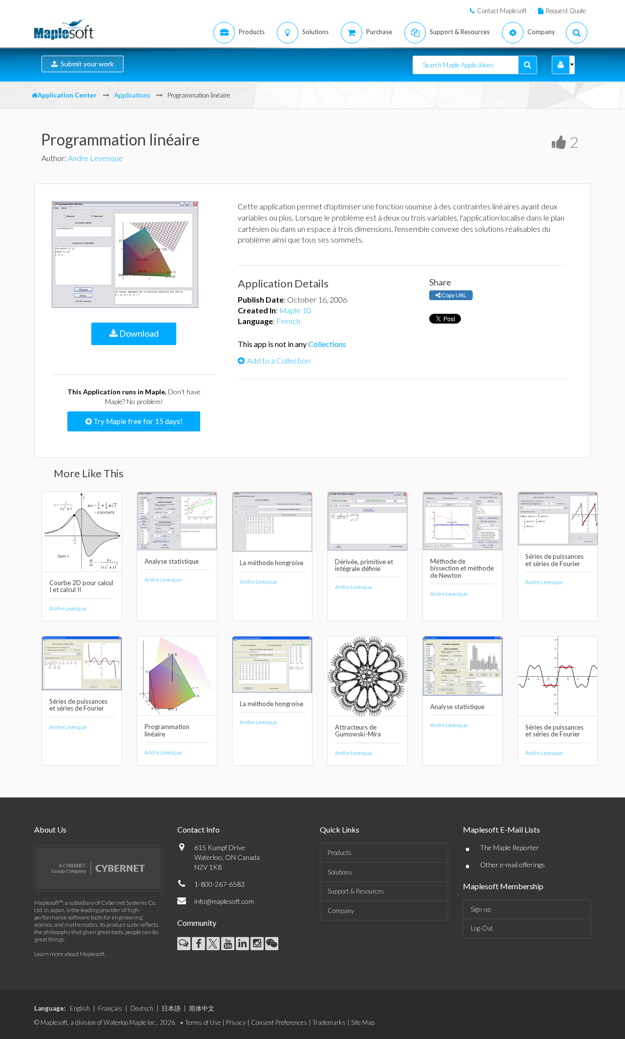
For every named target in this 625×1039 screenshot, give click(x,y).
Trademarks (329, 1022)
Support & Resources (356, 891)
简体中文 (201, 1008)
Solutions (340, 872)
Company (341, 911)
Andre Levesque (95, 158)
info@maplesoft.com (224, 901)
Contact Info (198, 829)
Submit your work (86, 64)
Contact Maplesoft (502, 11)
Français (110, 1008)
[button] (561, 65)
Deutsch (141, 1008)
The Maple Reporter (509, 847)
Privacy (236, 1022)
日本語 (171, 1008)
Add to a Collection (278, 360)
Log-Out (482, 928)
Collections (327, 343)
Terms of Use (203, 1022)
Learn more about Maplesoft (69, 954)
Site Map (363, 1022)
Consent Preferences (279, 1022)
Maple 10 (295, 310)
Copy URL (453, 295)
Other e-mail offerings (512, 864)
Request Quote (566, 11)
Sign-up (481, 909)
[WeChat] (271, 943)
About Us (50, 829)
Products (340, 852)
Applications (132, 95)
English (80, 1008)
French (288, 321)
